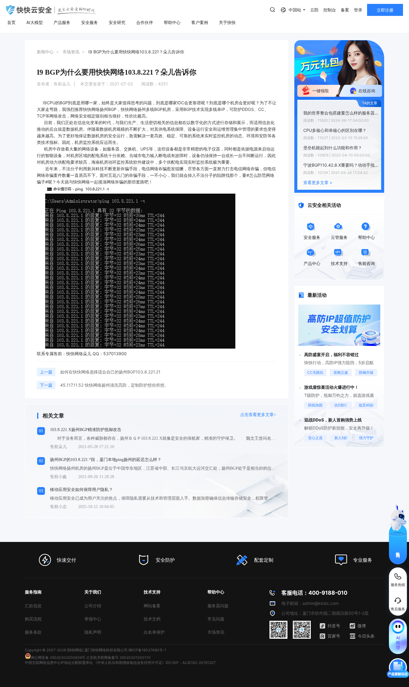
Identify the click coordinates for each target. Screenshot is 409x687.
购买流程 (33, 618)
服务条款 (33, 632)
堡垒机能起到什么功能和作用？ (332, 147)
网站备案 (152, 605)
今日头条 (366, 635)
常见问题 (215, 618)
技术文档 (152, 618)
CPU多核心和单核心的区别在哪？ (334, 130)
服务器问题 (217, 605)
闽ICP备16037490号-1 (147, 650)
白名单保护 (154, 632)
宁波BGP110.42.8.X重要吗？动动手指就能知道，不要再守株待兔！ (340, 165)
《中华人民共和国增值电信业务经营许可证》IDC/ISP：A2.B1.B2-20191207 (155, 662)
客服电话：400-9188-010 (314, 593)
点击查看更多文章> (258, 414)
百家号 (334, 635)
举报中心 (92, 618)
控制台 (329, 9)
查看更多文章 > (317, 182)
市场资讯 (215, 632)
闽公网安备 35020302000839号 (58, 657)
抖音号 (334, 625)
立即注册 (385, 10)
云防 (314, 9)
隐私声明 (92, 632)
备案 (345, 9)
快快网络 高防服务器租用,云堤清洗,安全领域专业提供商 (51, 10)
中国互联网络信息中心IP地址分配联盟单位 (59, 662)
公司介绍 (92, 605)
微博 (362, 625)
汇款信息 (33, 605)
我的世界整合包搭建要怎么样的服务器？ (340, 112)
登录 (358, 9)
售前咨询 (398, 549)
